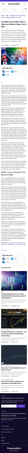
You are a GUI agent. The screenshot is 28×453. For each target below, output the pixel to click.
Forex (2, 440)
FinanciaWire (14, 4)
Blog (7, 15)
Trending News (5, 443)
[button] (6, 71)
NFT (2, 435)
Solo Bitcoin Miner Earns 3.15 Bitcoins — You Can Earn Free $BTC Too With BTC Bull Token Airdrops (14, 333)
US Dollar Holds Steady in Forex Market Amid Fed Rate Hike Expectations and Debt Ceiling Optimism (13, 296)
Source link (3, 250)
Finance (3, 437)
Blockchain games (6, 432)
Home (2, 15)
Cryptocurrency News (7, 429)
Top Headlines (5, 426)
